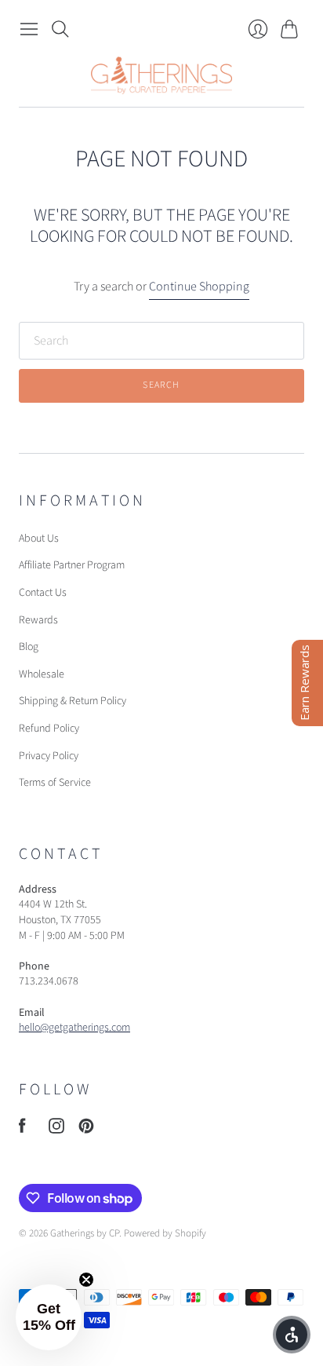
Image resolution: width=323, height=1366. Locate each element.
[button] (49, 1317)
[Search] (60, 29)
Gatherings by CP (84, 1233)
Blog (28, 647)
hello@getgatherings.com (74, 1027)
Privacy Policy (48, 756)
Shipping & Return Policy (72, 701)
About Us (39, 538)
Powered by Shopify (165, 1233)
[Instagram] (56, 1129)
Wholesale (41, 674)
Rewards (38, 620)
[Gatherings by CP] (161, 75)
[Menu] (29, 29)
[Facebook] (22, 1129)
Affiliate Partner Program (72, 565)
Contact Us (43, 593)
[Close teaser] (86, 1279)
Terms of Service (55, 783)
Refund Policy (49, 728)
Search (161, 385)
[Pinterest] (86, 1129)
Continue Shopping (199, 286)
